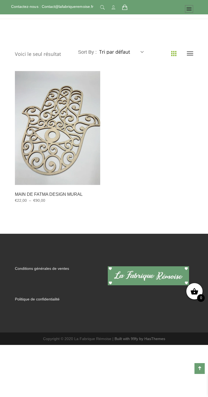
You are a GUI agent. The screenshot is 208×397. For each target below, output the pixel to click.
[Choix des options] (51, 163)
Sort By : (88, 75)
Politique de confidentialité (37, 323)
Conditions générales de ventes (42, 292)
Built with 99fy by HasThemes (140, 362)
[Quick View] (64, 164)
